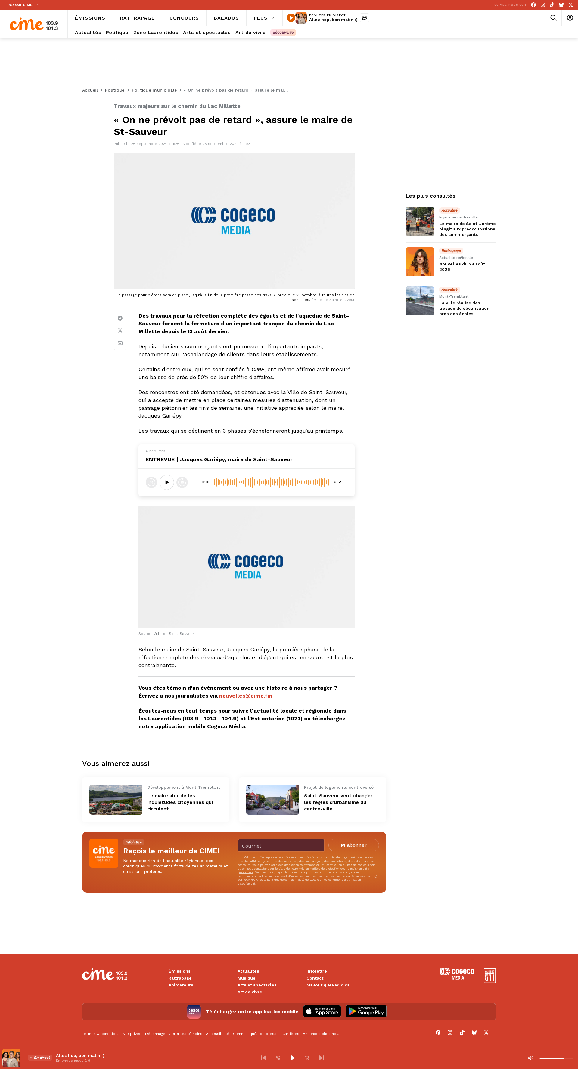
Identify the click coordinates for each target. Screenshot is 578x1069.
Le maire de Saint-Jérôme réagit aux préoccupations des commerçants (467, 229)
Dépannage (155, 1034)
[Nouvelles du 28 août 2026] (420, 261)
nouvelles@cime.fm (245, 695)
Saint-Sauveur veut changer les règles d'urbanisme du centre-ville (338, 802)
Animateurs (181, 985)
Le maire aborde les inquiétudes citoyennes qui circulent (180, 802)
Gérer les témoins (185, 1034)
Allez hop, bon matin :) (333, 19)
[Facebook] (533, 5)
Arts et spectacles (257, 985)
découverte (283, 32)
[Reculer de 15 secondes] (151, 482)
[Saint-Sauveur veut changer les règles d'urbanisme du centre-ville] (272, 799)
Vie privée (132, 1034)
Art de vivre (250, 991)
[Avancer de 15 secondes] (182, 482)
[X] (570, 5)
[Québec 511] (490, 981)
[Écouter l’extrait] (167, 482)
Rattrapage (180, 978)
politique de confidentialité (285, 879)
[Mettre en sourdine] (530, 1058)
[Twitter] (120, 330)
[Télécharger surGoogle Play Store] (366, 1011)
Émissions (180, 971)
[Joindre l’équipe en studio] (364, 17)
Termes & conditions (101, 1034)
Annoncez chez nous (321, 1034)
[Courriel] (120, 343)
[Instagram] (543, 5)
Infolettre (316, 971)
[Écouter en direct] (291, 18)
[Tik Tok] (552, 5)
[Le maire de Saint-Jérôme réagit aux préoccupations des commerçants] (420, 221)
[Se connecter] (569, 18)
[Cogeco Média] (457, 978)
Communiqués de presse (256, 1034)
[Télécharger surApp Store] (322, 1011)
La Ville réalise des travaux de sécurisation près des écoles (464, 308)
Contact (314, 978)
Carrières (290, 1034)
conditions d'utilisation (344, 879)
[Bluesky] (561, 5)
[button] (264, 1058)
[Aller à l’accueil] (34, 23)
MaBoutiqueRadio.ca (328, 985)
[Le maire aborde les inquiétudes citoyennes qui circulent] (115, 799)
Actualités (248, 971)
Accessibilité (217, 1034)
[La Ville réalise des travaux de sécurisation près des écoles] (420, 300)
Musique (247, 978)
